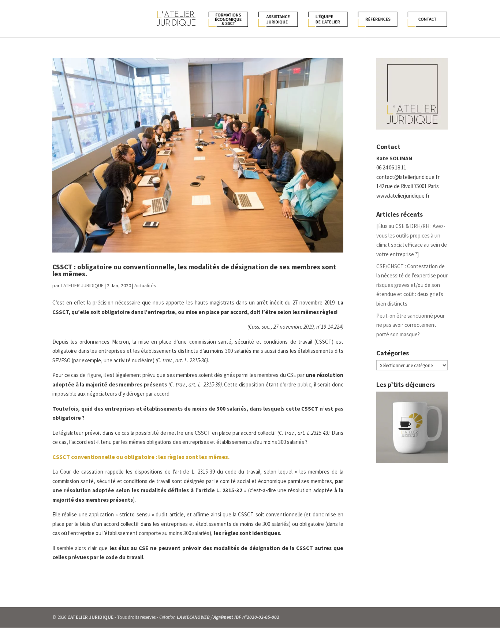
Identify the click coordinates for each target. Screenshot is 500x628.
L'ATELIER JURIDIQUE (82, 285)
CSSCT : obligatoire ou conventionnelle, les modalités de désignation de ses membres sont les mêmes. (194, 270)
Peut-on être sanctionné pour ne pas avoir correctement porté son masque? (410, 325)
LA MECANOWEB (193, 617)
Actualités (145, 285)
